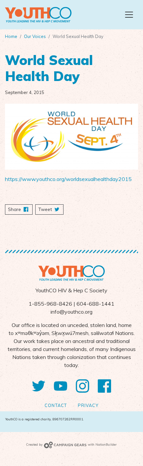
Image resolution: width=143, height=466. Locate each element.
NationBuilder (106, 444)
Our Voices (35, 36)
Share (20, 209)
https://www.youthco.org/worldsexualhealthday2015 (68, 179)
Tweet (45, 209)
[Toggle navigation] (129, 14)
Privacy (88, 405)
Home (11, 36)
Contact (56, 405)
